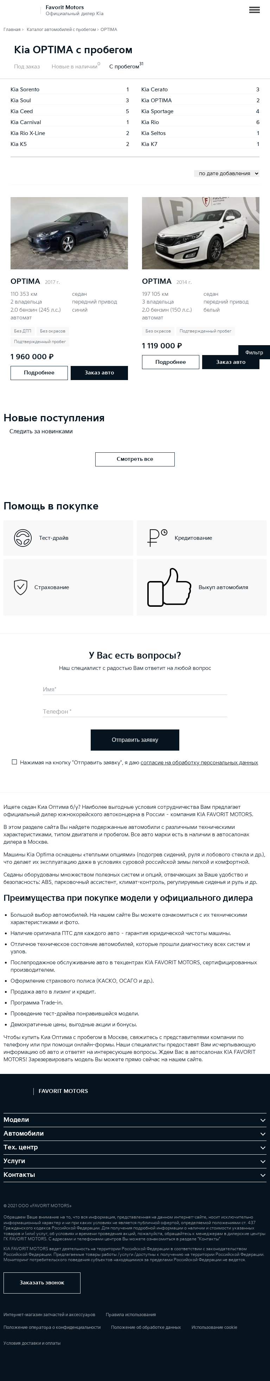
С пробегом (124, 66)
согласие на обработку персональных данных (199, 762)
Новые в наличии (74, 66)
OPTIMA (25, 281)
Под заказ (27, 66)
